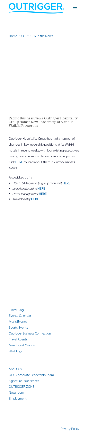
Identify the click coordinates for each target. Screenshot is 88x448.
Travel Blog (16, 309)
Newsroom (16, 392)
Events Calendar (20, 315)
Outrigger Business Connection (30, 333)
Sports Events (18, 327)
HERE (19, 162)
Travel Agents (18, 339)
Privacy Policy (70, 428)
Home (13, 35)
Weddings (16, 351)
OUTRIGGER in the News (36, 35)
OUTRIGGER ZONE (21, 386)
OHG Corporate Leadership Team (31, 374)
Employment (18, 398)
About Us (15, 369)
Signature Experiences (24, 380)
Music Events (18, 321)
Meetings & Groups (22, 345)
